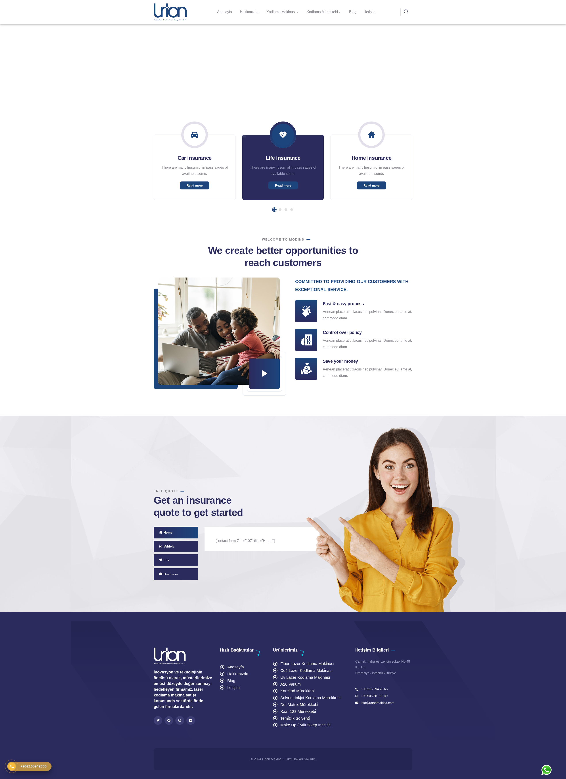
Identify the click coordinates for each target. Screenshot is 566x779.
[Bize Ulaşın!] (546, 769)
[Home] (170, 12)
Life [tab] (166, 560)
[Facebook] (168, 720)
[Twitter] (158, 720)
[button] (274, 209)
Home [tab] (168, 532)
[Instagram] (179, 720)
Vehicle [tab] (169, 546)
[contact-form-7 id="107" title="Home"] (245, 541)
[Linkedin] (190, 720)
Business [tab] (171, 574)
